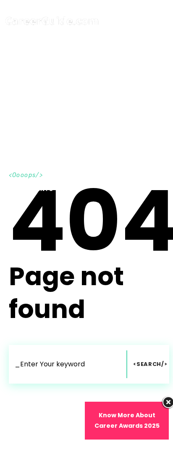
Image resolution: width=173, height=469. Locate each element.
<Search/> (150, 364)
